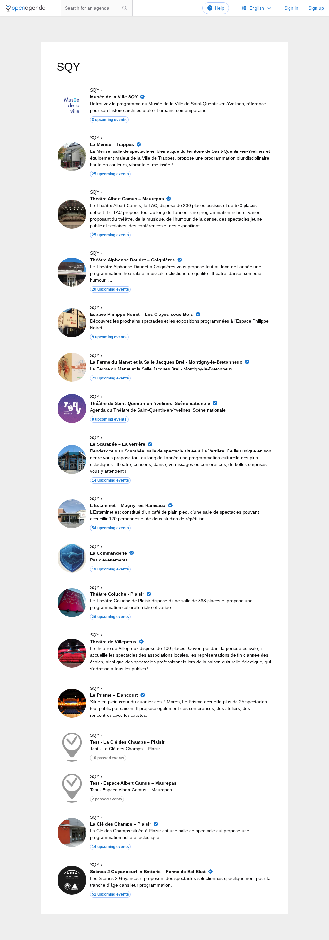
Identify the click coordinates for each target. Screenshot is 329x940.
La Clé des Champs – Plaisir (120, 823)
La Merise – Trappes (112, 144)
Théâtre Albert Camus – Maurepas (127, 198)
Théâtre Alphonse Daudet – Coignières (132, 259)
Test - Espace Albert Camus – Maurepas (133, 783)
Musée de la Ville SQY (114, 96)
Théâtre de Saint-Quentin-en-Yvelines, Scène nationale (150, 403)
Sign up (316, 8)
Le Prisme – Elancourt (114, 695)
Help (219, 8)
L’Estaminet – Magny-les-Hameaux (127, 505)
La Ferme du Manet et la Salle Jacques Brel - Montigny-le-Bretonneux (166, 362)
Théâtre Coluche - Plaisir (117, 594)
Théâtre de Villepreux (113, 641)
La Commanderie (108, 553)
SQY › (96, 90)
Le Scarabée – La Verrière (117, 444)
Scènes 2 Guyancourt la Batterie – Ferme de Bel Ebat (148, 871)
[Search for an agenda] (125, 8)
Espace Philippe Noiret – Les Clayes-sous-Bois (141, 314)
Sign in (291, 8)
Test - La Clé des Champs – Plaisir (127, 741)
